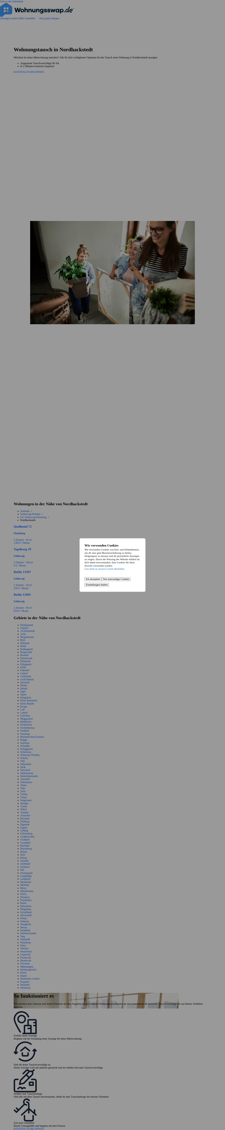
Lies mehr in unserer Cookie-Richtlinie (104, 569)
